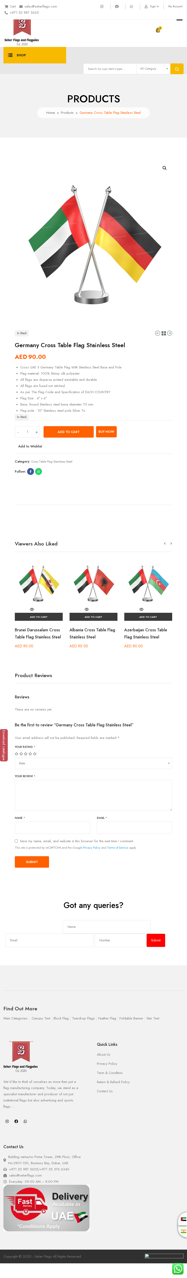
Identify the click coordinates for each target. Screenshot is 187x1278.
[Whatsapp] (25, 1121)
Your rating (25, 747)
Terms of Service (117, 847)
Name (20, 818)
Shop (21, 55)
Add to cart (69, 432)
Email (102, 818)
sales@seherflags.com (40, 6)
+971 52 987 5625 (24, 12)
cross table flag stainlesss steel (51, 461)
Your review (25, 776)
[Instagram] (7, 1121)
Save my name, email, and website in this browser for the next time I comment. (77, 841)
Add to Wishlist (30, 446)
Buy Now (106, 431)
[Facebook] (16, 1121)
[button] (167, 544)
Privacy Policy (91, 847)
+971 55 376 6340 (54, 1169)
